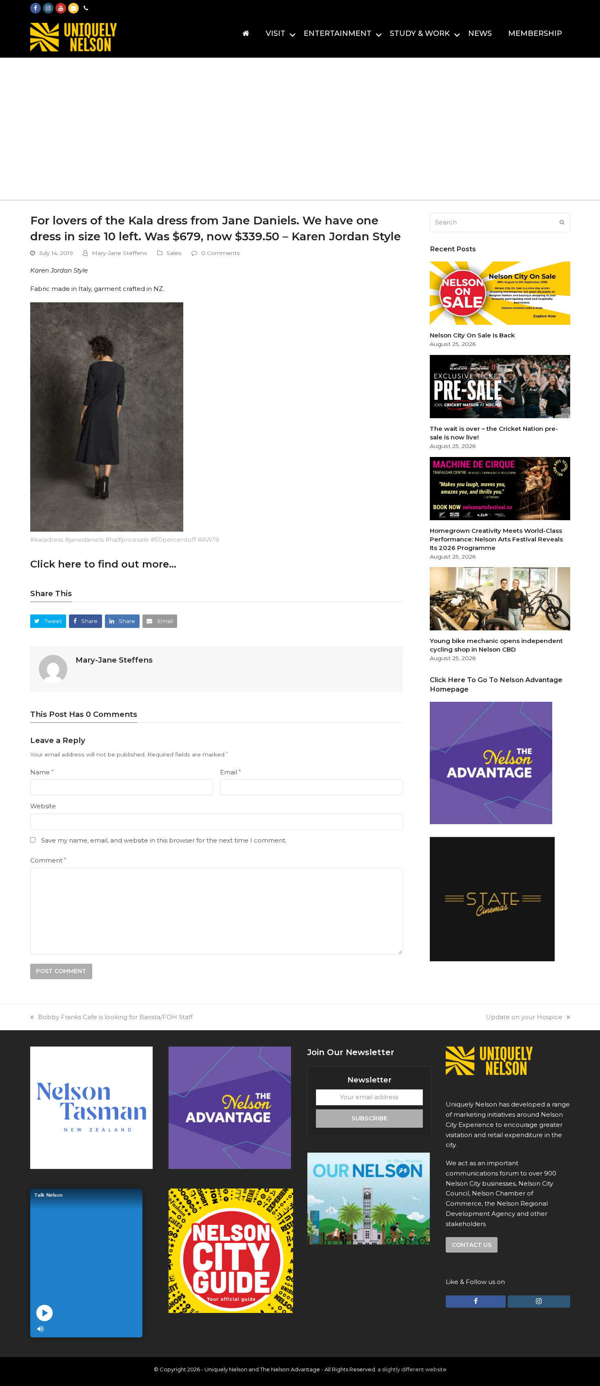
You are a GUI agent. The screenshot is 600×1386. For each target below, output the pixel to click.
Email (230, 772)
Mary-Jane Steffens (119, 253)
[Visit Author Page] (53, 668)
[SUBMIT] (562, 222)
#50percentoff (173, 539)
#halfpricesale (127, 539)
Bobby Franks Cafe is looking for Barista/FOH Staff (115, 1017)
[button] (48, 621)
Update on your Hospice (524, 1017)
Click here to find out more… (103, 564)
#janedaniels (84, 539)
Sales (174, 253)
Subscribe (369, 1118)
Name (41, 772)
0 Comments (220, 253)
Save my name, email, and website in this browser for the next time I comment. (164, 840)
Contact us (471, 1245)
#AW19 (208, 539)
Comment (48, 860)
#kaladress (46, 539)
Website (43, 806)
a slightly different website (412, 1369)
